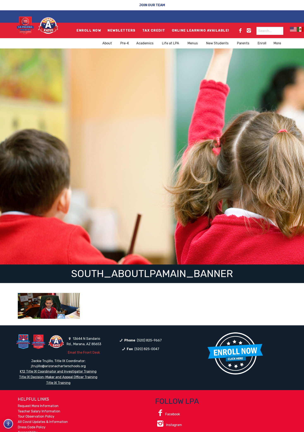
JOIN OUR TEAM (152, 5)
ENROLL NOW (89, 30)
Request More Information (38, 406)
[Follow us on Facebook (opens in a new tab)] (240, 30)
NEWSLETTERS (122, 30)
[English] (293, 29)
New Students (217, 43)
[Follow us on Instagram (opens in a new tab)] (248, 30)
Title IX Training (58, 383)
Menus (193, 43)
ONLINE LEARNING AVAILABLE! (200, 30)
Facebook (172, 414)
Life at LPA (170, 43)
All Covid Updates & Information (43, 422)
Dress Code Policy (31, 427)
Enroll (262, 43)
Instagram (173, 425)
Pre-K (124, 43)
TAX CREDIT (153, 30)
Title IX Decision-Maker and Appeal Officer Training (58, 377)
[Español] (300, 29)
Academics (144, 43)
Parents (243, 43)
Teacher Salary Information (39, 411)
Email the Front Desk (84, 352)
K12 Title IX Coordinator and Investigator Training (58, 371)
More (277, 43)
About (107, 43)
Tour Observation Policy (36, 416)
